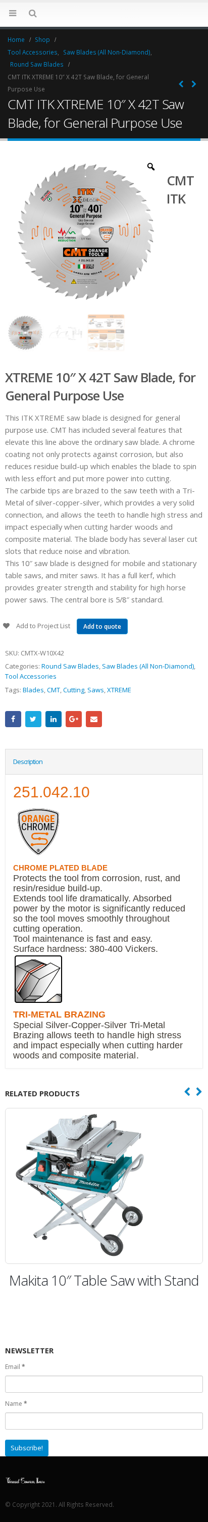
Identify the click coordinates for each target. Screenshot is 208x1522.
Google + (74, 719)
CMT (53, 689)
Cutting (73, 689)
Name (16, 1404)
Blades (33, 689)
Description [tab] (27, 761)
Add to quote (102, 626)
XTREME (119, 689)
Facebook (13, 719)
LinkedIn (53, 719)
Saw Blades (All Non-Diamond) (148, 666)
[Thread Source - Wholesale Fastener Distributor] (25, 1480)
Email (94, 719)
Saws (95, 689)
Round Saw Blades (70, 666)
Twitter (33, 719)
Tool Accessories (31, 676)
